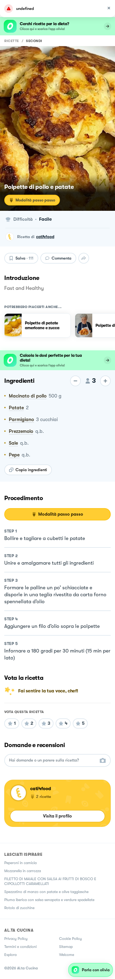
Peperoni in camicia (20, 863)
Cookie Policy (70, 938)
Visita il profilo (57, 816)
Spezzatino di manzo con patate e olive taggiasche (46, 892)
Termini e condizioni (20, 946)
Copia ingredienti (31, 469)
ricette (11, 41)
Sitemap (66, 946)
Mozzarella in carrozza (22, 871)
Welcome (66, 954)
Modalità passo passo (35, 200)
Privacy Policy (16, 938)
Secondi (34, 41)
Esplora (10, 954)
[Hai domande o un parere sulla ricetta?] (52, 760)
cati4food (45, 236)
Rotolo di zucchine (19, 908)
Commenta (61, 258)
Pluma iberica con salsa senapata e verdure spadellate (49, 900)
